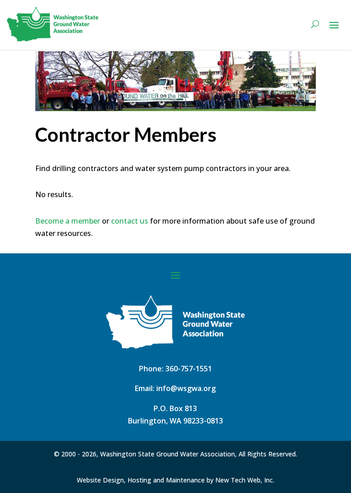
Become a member (67, 221)
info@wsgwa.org (186, 388)
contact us (129, 221)
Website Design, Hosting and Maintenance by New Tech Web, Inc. (175, 480)
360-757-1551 (188, 369)
